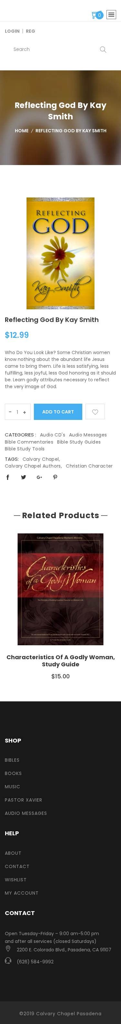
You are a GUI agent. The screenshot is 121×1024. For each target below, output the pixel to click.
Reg (30, 31)
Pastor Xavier (23, 800)
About (13, 853)
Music (12, 786)
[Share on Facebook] (8, 477)
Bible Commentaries (29, 442)
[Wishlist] (95, 411)
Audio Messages (88, 435)
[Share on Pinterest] (55, 477)
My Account (22, 893)
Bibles (12, 760)
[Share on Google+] (39, 477)
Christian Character (89, 466)
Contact (17, 866)
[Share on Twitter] (23, 477)
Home (21, 130)
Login (12, 31)
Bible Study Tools (25, 449)
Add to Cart (58, 412)
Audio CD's (52, 435)
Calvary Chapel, (41, 459)
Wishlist (16, 879)
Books (13, 773)
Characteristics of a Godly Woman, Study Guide (60, 660)
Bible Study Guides (79, 442)
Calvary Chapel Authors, (33, 466)
